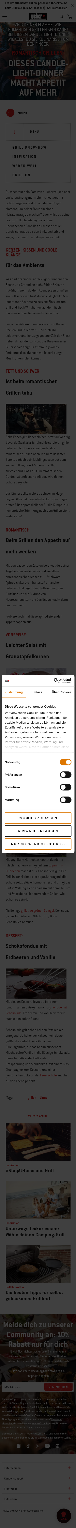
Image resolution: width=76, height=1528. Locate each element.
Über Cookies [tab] (61, 692)
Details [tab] (37, 692)
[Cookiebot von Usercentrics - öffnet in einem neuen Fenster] (54, 680)
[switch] (65, 774)
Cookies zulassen (38, 818)
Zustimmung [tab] (14, 692)
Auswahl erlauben (38, 831)
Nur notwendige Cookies (38, 844)
